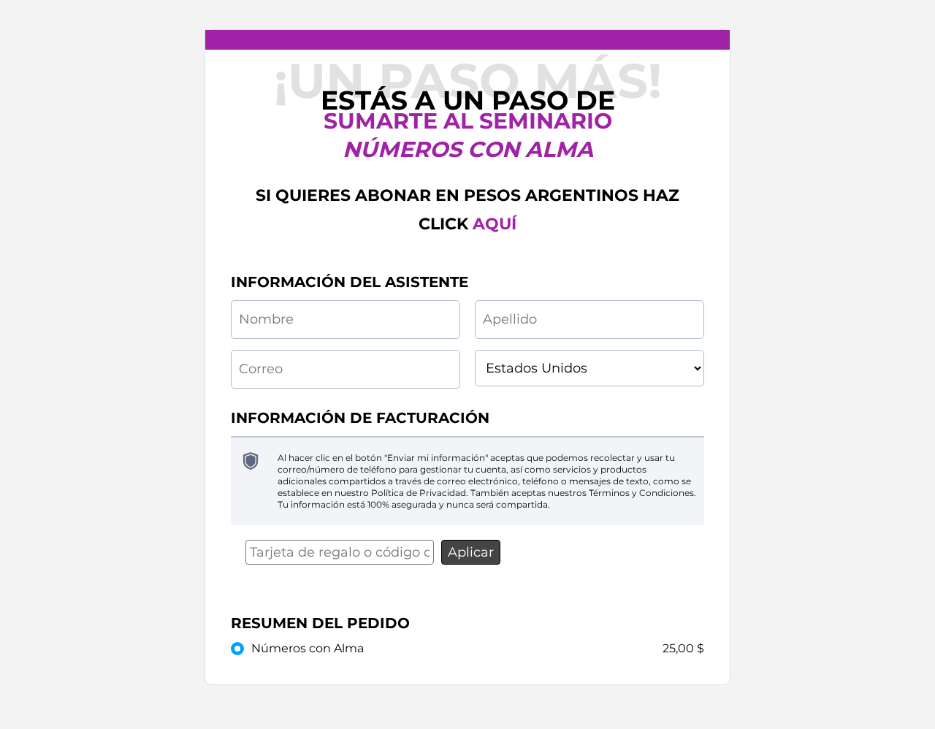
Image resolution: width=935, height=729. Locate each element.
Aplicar (471, 552)
